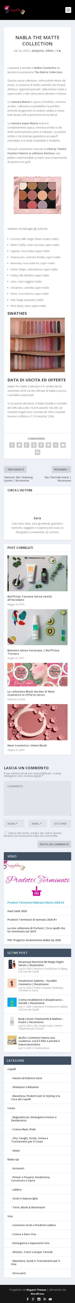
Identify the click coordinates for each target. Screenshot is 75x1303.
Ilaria (37, 518)
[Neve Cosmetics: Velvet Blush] (37, 722)
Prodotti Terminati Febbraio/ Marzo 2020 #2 (35, 902)
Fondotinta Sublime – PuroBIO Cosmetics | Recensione (37, 982)
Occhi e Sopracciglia (25, 1198)
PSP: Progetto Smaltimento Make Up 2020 (34, 940)
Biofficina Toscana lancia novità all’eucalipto (29, 598)
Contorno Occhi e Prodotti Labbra (34, 1225)
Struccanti (19, 1273)
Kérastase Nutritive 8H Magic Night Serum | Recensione (41, 963)
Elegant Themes (36, 1289)
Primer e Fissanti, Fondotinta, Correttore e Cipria (41, 989)
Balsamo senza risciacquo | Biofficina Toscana (33, 652)
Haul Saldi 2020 (17, 911)
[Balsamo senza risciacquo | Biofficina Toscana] (37, 627)
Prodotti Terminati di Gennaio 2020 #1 (32, 919)
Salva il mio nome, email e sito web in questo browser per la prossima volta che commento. (33, 834)
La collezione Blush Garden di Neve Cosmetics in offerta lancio (31, 693)
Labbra (17, 1189)
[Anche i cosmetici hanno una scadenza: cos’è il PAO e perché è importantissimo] (12, 1040)
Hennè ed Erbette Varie (27, 1078)
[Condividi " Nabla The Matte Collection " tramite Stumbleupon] (55, 445)
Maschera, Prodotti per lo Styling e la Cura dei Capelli (42, 970)
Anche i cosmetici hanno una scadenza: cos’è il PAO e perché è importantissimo (39, 1041)
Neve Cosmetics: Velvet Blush (27, 745)
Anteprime (38, 50)
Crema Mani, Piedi (24, 1129)
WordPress (37, 1293)
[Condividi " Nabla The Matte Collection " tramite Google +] (26, 445)
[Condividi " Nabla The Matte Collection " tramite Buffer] (48, 445)
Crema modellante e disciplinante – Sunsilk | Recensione (41, 1001)
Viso (10, 1216)
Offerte (49, 50)
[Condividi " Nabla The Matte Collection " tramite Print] (37, 452)
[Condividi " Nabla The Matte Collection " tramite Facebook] (12, 445)
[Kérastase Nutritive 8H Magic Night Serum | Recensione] (12, 964)
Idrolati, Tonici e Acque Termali (33, 1252)
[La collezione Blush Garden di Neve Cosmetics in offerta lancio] (37, 674)
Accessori (18, 1168)
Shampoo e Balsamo (26, 1087)
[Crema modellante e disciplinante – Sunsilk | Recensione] (12, 1002)
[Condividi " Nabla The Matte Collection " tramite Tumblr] (34, 445)
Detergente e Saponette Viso (31, 1243)
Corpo (11, 1108)
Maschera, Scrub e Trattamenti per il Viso (35, 1262)
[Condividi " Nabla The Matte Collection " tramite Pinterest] (41, 445)
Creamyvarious (41, 1048)
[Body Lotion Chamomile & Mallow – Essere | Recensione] (12, 1021)
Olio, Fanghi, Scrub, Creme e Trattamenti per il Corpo (40, 1027)
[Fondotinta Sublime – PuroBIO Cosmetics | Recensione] (12, 983)
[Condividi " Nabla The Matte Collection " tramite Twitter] (19, 445)
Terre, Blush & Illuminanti (29, 1207)
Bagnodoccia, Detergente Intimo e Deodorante (33, 1118)
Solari (16, 1150)
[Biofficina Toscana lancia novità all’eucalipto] (37, 573)
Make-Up (13, 1159)
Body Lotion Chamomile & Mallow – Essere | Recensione (41, 1020)
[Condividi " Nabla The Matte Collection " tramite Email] (63, 445)
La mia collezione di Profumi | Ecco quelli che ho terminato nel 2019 (36, 930)
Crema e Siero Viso (24, 1234)
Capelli (11, 1069)
